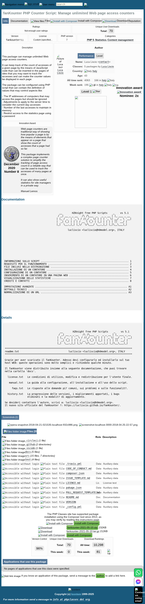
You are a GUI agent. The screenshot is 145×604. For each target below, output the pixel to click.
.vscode (30, 448)
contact (104, 61)
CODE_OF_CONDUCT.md (78, 468)
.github (30, 444)
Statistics (100, 39)
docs (28, 451)
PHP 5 (90, 39)
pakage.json (74, 487)
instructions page (89, 519)
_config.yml (74, 506)
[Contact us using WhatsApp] (138, 574)
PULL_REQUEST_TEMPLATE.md (83, 492)
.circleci (31, 440)
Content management (121, 39)
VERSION (71, 502)
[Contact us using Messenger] (138, 584)
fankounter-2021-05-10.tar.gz (82, 531)
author (100, 575)
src (27, 455)
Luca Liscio (60, 71)
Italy (94, 71)
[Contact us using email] (140, 595)
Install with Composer (87, 523)
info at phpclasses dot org (71, 599)
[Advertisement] (98, 165)
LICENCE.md (73, 482)
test (28, 459)
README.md (72, 497)
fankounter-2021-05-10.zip (82, 527)
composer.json (75, 473)
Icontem (76, 594)
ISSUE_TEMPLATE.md (78, 478)
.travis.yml (74, 463)
